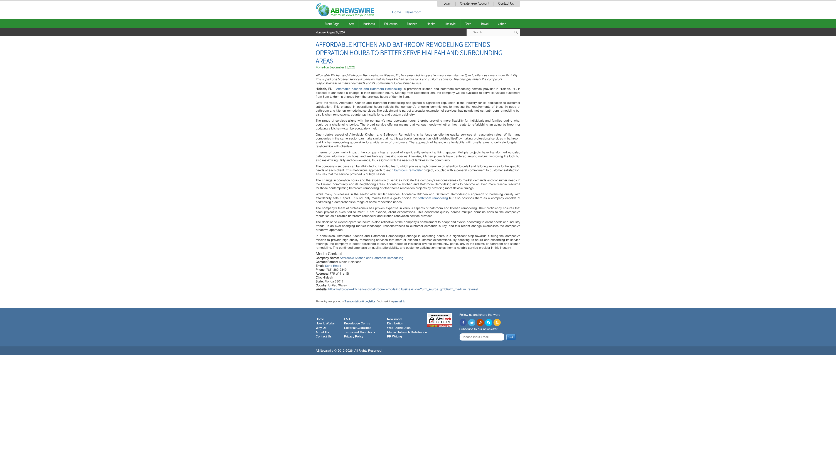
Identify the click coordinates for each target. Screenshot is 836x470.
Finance (412, 24)
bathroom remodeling (433, 198)
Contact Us (506, 3)
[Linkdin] (480, 323)
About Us (322, 332)
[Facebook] (463, 323)
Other (502, 24)
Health (431, 24)
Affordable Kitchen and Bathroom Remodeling (369, 89)
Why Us (321, 327)
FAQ (347, 319)
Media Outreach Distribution (407, 332)
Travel (485, 24)
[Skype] (488, 323)
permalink (399, 301)
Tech (468, 24)
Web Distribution (399, 327)
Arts (351, 24)
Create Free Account (474, 3)
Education (391, 24)
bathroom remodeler (408, 170)
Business (369, 24)
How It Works (325, 323)
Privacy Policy (353, 336)
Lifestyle (450, 24)
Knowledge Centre (357, 323)
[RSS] (497, 323)
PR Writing (394, 336)
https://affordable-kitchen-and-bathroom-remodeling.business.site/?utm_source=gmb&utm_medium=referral (403, 289)
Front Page (332, 24)
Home (396, 12)
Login (447, 3)
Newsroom (413, 12)
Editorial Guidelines (357, 327)
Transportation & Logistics (360, 301)
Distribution (395, 323)
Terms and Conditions (359, 332)
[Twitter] (471, 323)
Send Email (333, 265)
